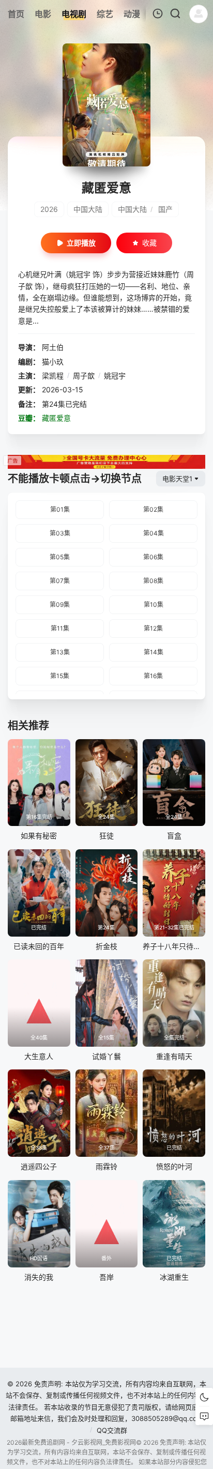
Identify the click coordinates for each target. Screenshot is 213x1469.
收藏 (149, 242)
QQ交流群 (112, 1430)
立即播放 (81, 242)
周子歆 (84, 375)
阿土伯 (53, 347)
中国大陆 (87, 209)
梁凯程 (53, 375)
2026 (49, 209)
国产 (165, 209)
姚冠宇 (115, 375)
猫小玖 (53, 361)
